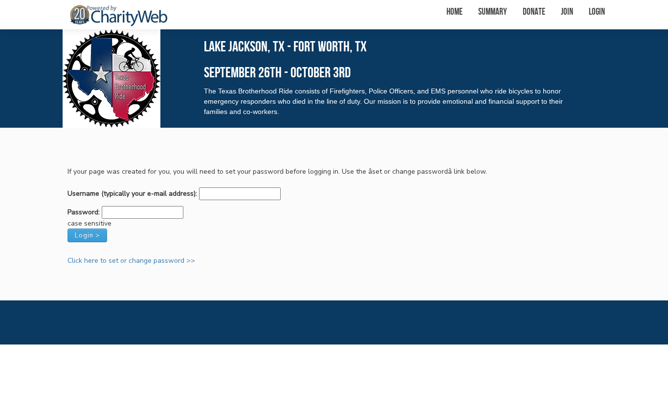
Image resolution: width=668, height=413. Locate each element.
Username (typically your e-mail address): (132, 193)
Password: (83, 212)
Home (454, 12)
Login (597, 12)
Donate (534, 12)
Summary (492, 12)
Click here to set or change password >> (131, 260)
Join (567, 12)
